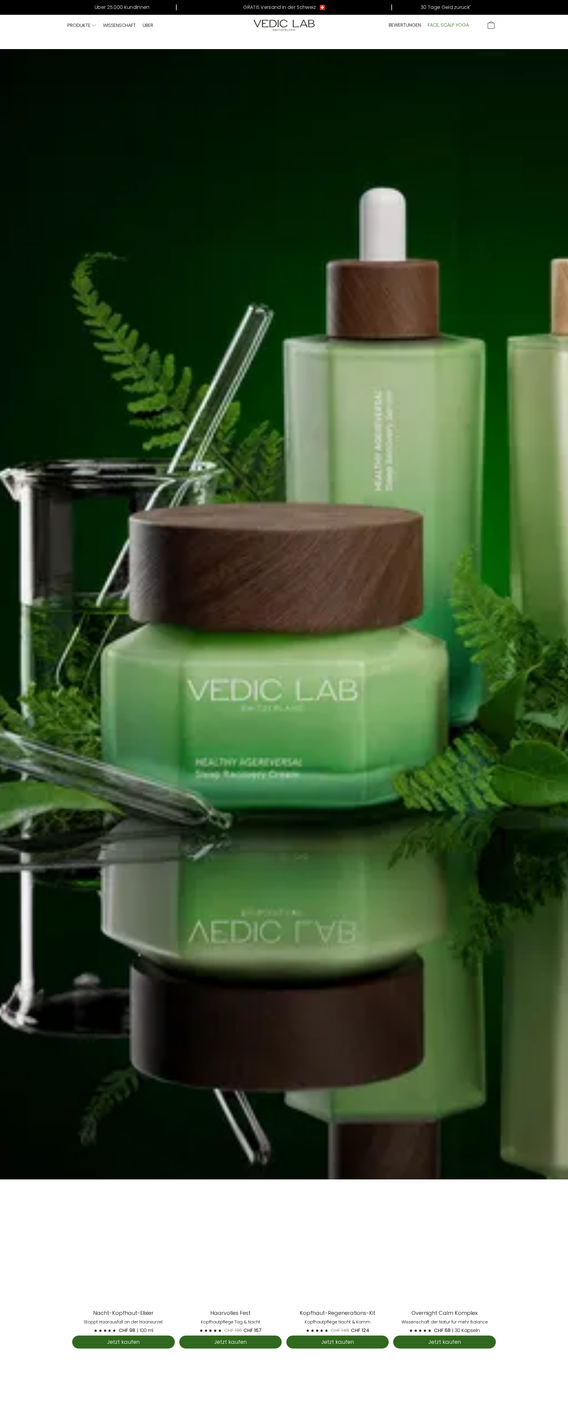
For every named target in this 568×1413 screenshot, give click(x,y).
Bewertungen (405, 25)
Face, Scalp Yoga (448, 25)
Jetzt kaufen (123, 1342)
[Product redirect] (123, 1253)
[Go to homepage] (284, 25)
